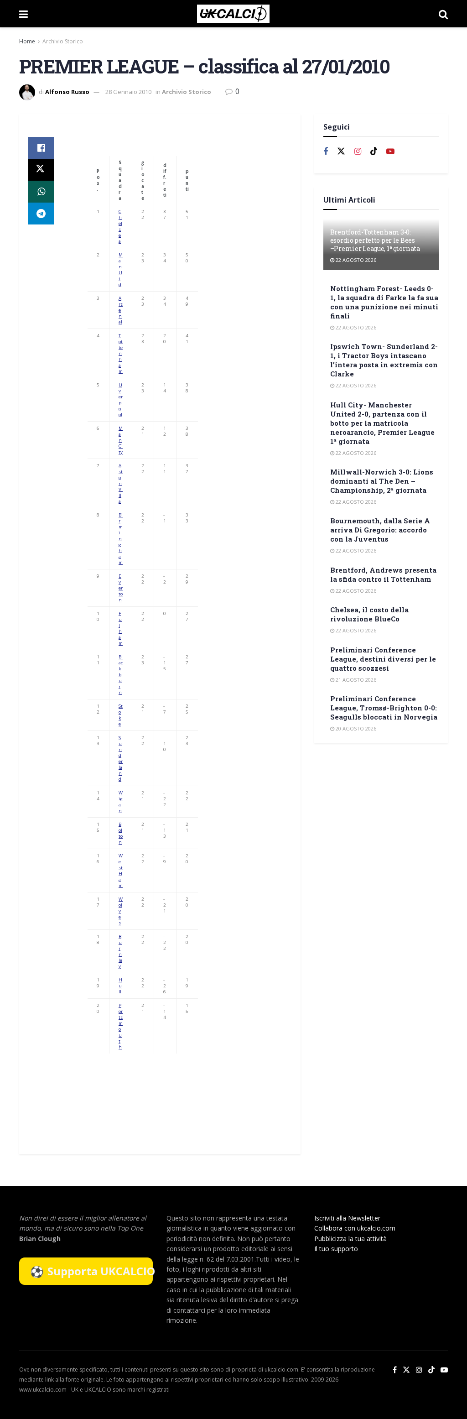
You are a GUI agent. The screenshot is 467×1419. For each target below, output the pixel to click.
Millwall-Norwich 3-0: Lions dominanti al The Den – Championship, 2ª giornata (381, 481)
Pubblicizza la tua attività (350, 1238)
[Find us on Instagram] (357, 151)
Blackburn (121, 674)
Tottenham (121, 353)
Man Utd (121, 269)
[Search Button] (443, 13)
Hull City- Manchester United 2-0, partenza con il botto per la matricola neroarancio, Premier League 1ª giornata (382, 423)
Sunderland (121, 758)
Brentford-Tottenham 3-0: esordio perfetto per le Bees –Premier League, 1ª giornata (375, 240)
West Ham (121, 870)
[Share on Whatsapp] (41, 192)
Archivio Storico (62, 41)
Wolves (121, 911)
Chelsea (120, 226)
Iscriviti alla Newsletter (347, 1218)
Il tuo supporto (336, 1248)
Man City (121, 440)
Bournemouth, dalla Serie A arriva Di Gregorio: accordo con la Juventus (380, 529)
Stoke (121, 715)
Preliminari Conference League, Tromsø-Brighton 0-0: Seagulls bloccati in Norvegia (383, 707)
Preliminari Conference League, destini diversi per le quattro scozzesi (383, 659)
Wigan (121, 802)
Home (27, 41)
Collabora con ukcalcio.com (354, 1228)
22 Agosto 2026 (355, 259)
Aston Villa (121, 483)
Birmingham (121, 538)
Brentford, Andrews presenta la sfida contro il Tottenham (383, 574)
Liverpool (121, 399)
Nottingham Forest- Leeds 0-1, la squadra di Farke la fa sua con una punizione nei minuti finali (384, 302)
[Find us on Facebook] (325, 151)
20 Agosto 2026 (355, 728)
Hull (120, 986)
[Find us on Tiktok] (374, 151)
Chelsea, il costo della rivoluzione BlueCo (369, 614)
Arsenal (121, 310)
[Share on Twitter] (41, 170)
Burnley (120, 951)
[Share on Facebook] (41, 148)
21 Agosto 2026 (355, 679)
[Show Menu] (23, 13)
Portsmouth (121, 1026)
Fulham (121, 628)
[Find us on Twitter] (341, 151)
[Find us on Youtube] (390, 151)
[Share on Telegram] (41, 213)
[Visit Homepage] (233, 14)
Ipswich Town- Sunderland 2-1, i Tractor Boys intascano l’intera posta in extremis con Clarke (384, 360)
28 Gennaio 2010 (128, 92)
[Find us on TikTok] (431, 1370)
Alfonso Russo (67, 92)
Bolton (121, 833)
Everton (121, 588)
